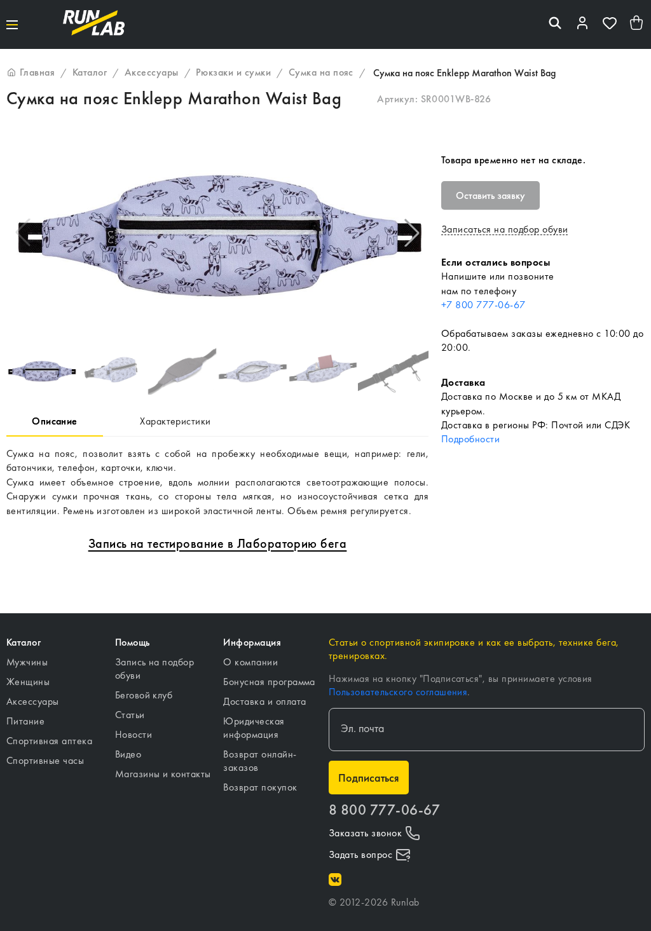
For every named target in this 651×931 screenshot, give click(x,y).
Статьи (130, 714)
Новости (133, 734)
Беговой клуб (144, 695)
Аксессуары (32, 701)
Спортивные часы (45, 760)
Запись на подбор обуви (155, 668)
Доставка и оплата (264, 701)
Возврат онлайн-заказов (259, 760)
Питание (25, 721)
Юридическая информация (253, 727)
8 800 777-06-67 (384, 810)
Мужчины (27, 662)
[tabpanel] (217, 482)
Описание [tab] (55, 421)
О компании (250, 662)
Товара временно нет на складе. (513, 159)
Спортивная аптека (49, 740)
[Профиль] (582, 24)
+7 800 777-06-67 (483, 304)
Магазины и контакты (163, 773)
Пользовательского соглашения (398, 691)
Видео (128, 754)
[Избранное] (609, 24)
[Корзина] (637, 24)
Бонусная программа (269, 681)
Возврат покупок (260, 787)
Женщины (28, 681)
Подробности (470, 438)
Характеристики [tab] (175, 421)
